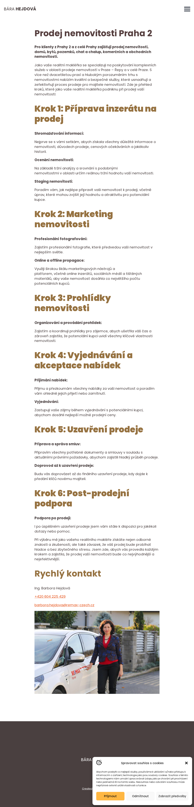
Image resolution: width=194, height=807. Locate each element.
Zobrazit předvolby (172, 796)
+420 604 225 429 (50, 596)
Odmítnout (140, 796)
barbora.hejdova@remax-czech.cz (64, 605)
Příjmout (110, 796)
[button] (186, 763)
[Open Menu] (187, 9)
